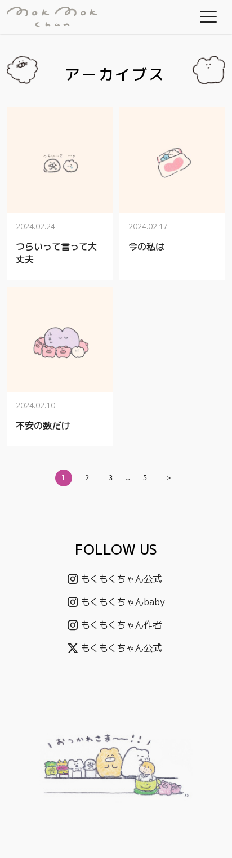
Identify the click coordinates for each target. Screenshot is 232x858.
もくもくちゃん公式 (121, 578)
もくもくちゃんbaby (123, 601)
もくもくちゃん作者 (121, 624)
